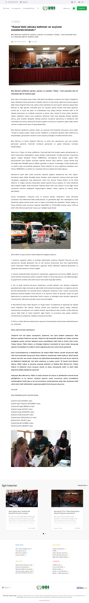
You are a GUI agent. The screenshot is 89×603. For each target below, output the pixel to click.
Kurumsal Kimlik (58, 567)
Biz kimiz (6, 8)
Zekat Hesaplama (58, 549)
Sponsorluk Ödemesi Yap (24, 565)
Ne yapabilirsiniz (28, 8)
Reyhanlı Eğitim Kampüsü (24, 569)
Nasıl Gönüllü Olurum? (60, 555)
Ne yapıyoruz (16, 8)
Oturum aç (66, 8)
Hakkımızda (56, 565)
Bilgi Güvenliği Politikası (60, 557)
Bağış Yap (82, 8)
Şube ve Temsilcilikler (60, 571)
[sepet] (74, 8)
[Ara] (38, 8)
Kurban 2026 (20, 555)
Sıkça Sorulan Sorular (60, 553)
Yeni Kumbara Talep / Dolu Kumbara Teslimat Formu (24, 572)
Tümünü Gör (82, 485)
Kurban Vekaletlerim (22, 567)
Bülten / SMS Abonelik (60, 573)
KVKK (54, 551)
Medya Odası (57, 569)
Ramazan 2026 (21, 553)
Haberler (16, 22)
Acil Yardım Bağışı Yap (23, 549)
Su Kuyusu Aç (20, 551)
